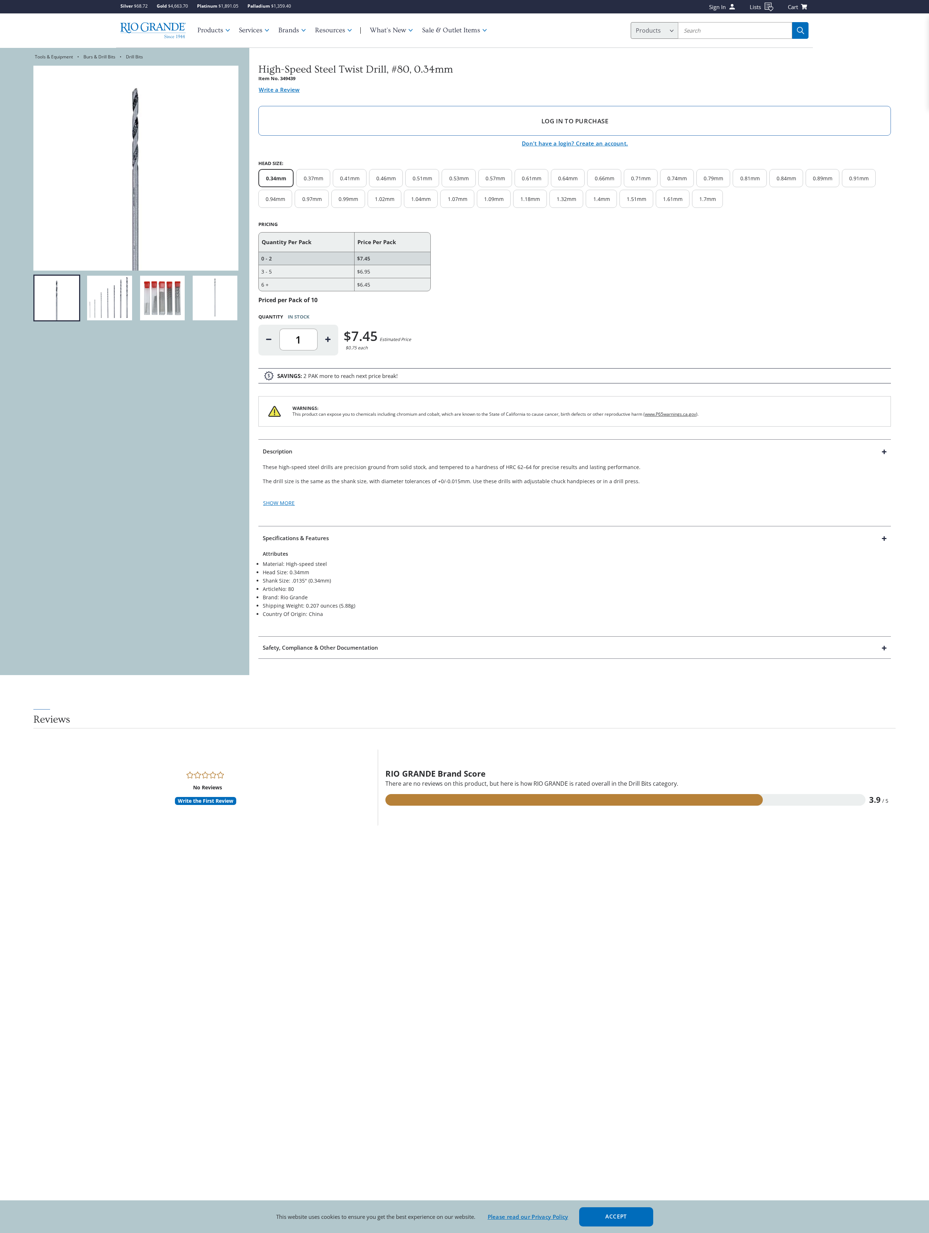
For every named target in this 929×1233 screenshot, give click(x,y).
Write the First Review (205, 800)
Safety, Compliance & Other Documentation (320, 647)
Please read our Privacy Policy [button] (528, 1216)
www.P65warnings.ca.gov (670, 414)
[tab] (574, 482)
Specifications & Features (296, 538)
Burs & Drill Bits (99, 57)
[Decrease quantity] (269, 339)
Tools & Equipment (54, 57)
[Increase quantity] (327, 339)
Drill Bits (134, 57)
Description (277, 451)
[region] (135, 298)
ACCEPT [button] (616, 1216)
